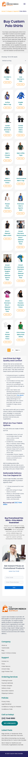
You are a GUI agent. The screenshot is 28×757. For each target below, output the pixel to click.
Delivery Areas (6, 688)
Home (3, 11)
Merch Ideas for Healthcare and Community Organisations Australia (12, 744)
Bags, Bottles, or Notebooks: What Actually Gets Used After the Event (12, 734)
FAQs (3, 664)
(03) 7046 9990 (8, 718)
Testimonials (5, 648)
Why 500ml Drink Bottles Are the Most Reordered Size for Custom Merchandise (14, 739)
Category (9, 11)
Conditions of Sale (7, 709)
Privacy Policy (6, 701)
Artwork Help (6, 669)
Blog (3, 650)
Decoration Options (8, 691)
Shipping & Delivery (7, 693)
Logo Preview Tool (7, 671)
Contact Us (5, 661)
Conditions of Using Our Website (11, 707)
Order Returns (6, 666)
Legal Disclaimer (7, 704)
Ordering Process (7, 680)
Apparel (16, 11)
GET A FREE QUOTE (10, 723)
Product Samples (7, 686)
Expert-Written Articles (9, 653)
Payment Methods (7, 683)
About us (4, 645)
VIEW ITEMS (7, 82)
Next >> (18, 350)
